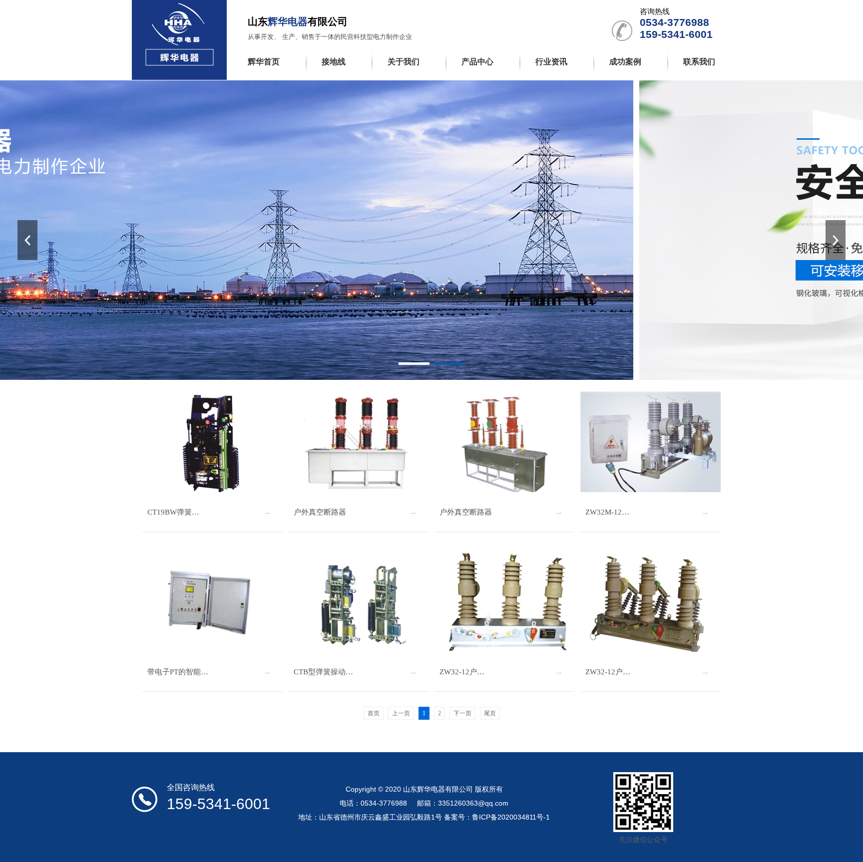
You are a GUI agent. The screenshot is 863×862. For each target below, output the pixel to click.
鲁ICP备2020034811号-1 (511, 817)
